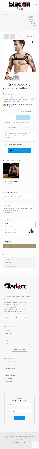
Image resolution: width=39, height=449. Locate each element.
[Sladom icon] (22, 442)
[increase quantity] (13, 118)
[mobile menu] (36, 3)
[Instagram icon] (20, 442)
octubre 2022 (10, 262)
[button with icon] (6, 317)
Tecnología (8, 381)
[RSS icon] (24, 442)
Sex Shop (8, 333)
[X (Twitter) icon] (18, 442)
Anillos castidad (10, 375)
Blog (7, 246)
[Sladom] (19, 4)
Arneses (30, 21)
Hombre (30, 19)
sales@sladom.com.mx (14, 311)
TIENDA (30, 18)
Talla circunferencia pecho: (11, 111)
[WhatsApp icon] (14, 442)
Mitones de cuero (11, 181)
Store (7, 337)
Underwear (8, 378)
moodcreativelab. (20, 438)
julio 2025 (9, 259)
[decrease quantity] (5, 118)
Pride (7, 340)
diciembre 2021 (10, 266)
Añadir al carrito (23, 117)
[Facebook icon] (16, 442)
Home (31, 16)
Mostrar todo (31, 36)
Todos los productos (19, 349)
